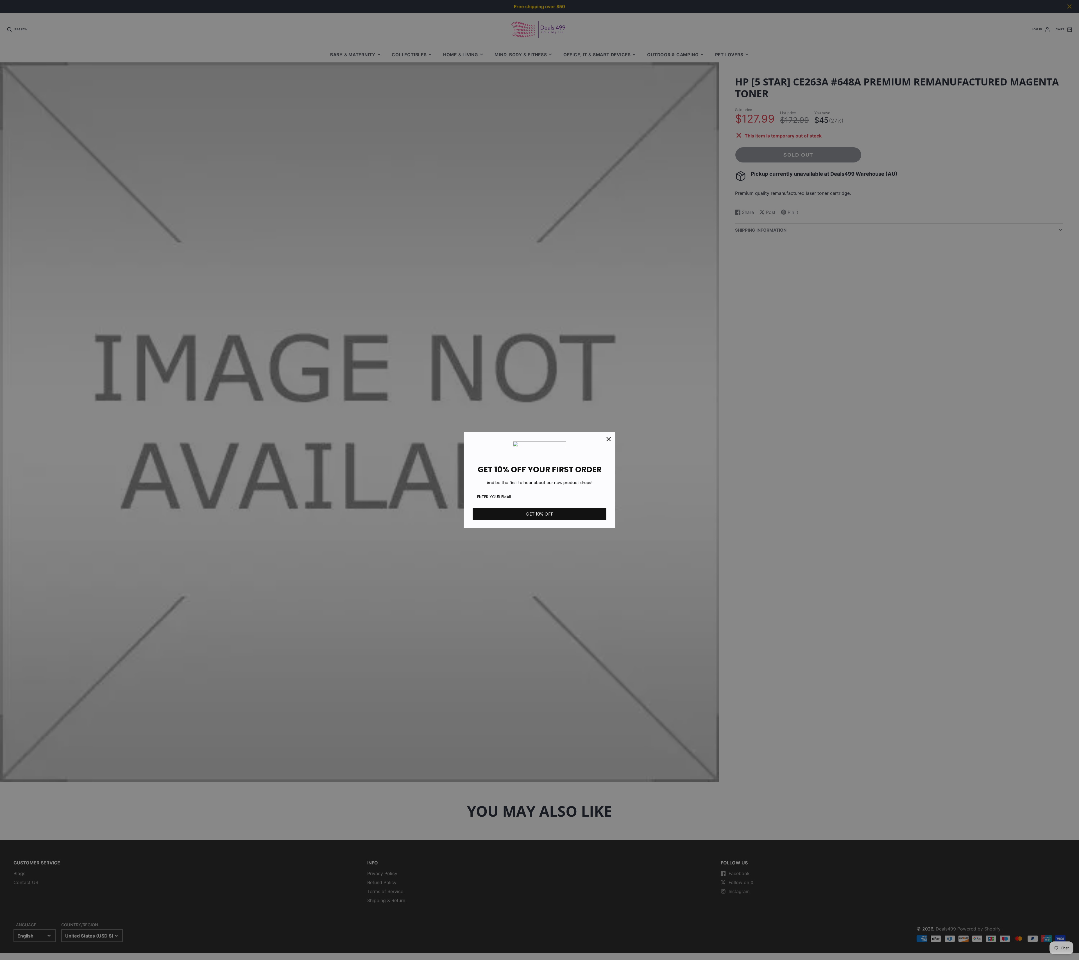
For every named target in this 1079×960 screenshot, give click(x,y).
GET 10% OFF (539, 514)
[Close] (608, 439)
